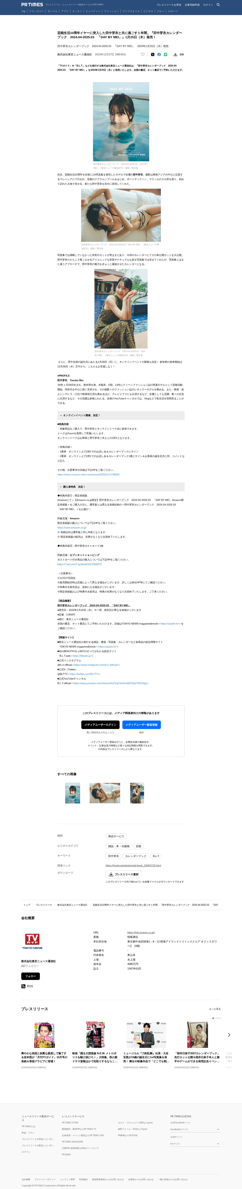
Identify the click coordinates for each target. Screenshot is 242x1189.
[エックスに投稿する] (153, 54)
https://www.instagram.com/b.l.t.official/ (96, 664)
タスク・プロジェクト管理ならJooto (135, 1122)
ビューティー (93, 11)
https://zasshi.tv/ (170, 623)
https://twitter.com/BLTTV (84, 674)
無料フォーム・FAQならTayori (132, 1128)
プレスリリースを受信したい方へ (38, 1139)
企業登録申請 (192, 4)
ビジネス (148, 11)
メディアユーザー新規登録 (141, 724)
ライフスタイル (131, 11)
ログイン (208, 4)
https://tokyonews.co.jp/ (141, 932)
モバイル (53, 11)
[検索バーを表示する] (218, 4)
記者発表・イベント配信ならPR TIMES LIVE (83, 1135)
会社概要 (26, 1179)
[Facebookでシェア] (159, 54)
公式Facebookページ (180, 1122)
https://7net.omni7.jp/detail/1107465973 (79, 564)
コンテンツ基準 (67, 1179)
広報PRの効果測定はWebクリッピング (80, 1148)
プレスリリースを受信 (168, 4)
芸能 (138, 846)
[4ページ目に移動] (218, 1018)
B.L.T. (156, 856)
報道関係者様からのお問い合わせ (108, 1179)
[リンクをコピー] (182, 54)
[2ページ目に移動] (214, 1018)
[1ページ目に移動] (213, 1018)
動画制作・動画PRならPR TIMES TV (79, 1128)
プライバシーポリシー (45, 1179)
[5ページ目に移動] (220, 1018)
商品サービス (116, 836)
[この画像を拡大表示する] (72, 793)
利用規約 (83, 1179)
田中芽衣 (113, 856)
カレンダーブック (136, 856)
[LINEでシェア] (165, 54)
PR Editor (66, 1154)
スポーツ (173, 11)
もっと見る (215, 1009)
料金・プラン (28, 1132)
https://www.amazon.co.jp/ (72, 527)
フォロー (30, 976)
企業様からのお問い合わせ (141, 1179)
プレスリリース (44, 905)
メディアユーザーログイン (100, 724)
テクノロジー (36, 11)
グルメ (160, 11)
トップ (26, 905)
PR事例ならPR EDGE (128, 1135)
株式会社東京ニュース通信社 (72, 905)
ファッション (111, 11)
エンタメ (77, 11)
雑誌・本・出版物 (119, 846)
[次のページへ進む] (230, 1035)
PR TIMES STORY (70, 1122)
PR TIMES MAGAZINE (72, 1141)
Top (23, 11)
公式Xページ (176, 1136)
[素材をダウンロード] (175, 54)
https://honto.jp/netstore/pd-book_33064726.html (133, 865)
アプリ (65, 11)
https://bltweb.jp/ (82, 655)
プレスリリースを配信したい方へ (38, 1145)
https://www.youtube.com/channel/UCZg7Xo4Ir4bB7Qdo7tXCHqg (109, 683)
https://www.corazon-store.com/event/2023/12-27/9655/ (88, 474)
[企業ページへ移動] (32, 942)
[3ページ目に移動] (216, 1018)
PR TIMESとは (28, 1126)
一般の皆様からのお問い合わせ (173, 1179)
